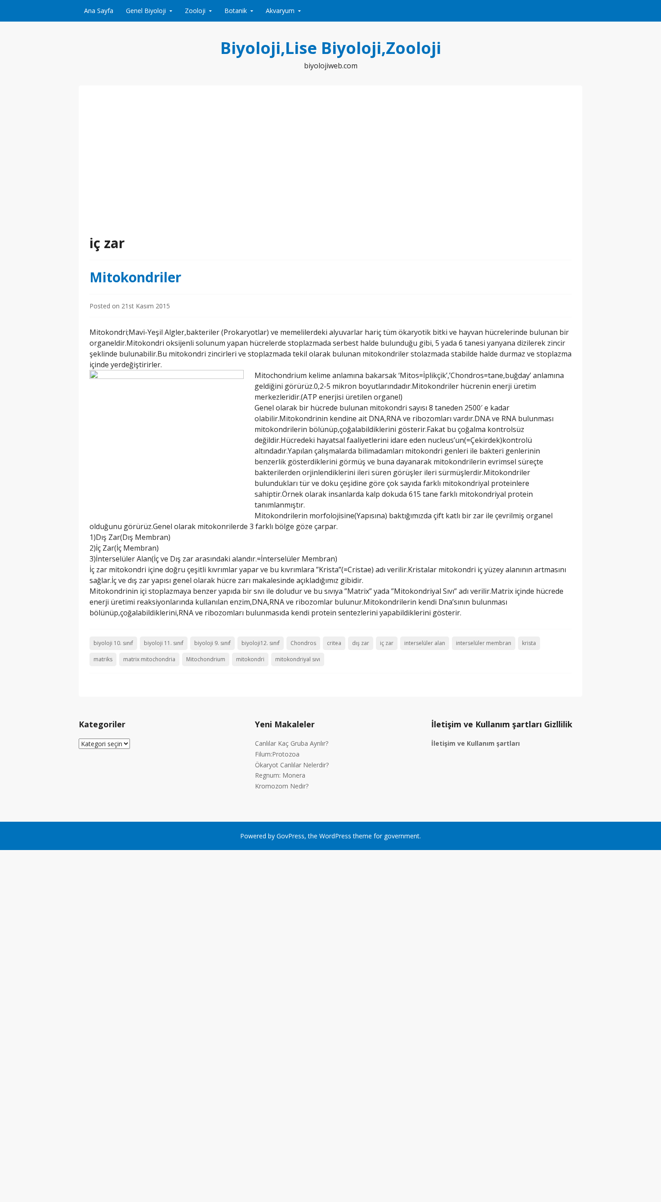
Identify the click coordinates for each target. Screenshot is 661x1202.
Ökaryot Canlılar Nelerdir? (292, 765)
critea (334, 643)
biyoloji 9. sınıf (212, 643)
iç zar (386, 643)
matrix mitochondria (149, 659)
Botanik (235, 10)
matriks (103, 659)
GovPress (290, 836)
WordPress (335, 836)
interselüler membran (483, 643)
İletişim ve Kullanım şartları (475, 743)
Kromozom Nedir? (281, 786)
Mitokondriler (135, 277)
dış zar (360, 643)
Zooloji (195, 10)
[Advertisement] (330, 165)
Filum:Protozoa (277, 754)
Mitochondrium (205, 659)
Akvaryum (280, 10)
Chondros (303, 643)
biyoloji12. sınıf (260, 643)
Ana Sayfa (98, 10)
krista (529, 643)
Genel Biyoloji (146, 10)
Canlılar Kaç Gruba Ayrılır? (291, 743)
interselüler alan (424, 643)
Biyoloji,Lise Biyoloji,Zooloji (330, 48)
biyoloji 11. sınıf (163, 643)
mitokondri (250, 659)
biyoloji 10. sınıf (113, 643)
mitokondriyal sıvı (297, 659)
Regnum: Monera (280, 775)
